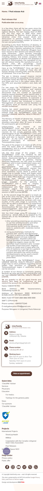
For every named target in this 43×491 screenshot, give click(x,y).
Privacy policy (7, 458)
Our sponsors (7, 404)
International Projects (10, 431)
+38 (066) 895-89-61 (16, 350)
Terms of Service (14, 479)
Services (5, 386)
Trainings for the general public (17, 398)
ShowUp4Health (12, 435)
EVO (21, 482)
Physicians (6, 389)
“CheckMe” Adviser (9, 383)
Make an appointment (21, 373)
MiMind (8, 438)
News (4, 401)
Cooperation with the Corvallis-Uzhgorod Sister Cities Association (21, 442)
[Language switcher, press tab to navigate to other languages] (40, 3)
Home (4, 11)
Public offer (6, 461)
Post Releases (11, 446)
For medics (10, 395)
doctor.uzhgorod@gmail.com (20, 343)
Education (5, 391)
